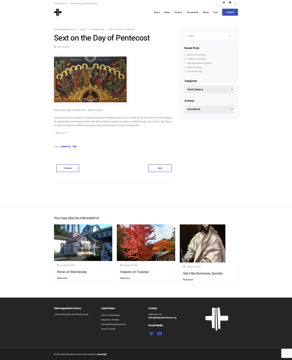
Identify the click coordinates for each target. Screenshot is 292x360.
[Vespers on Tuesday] (146, 242)
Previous (68, 168)
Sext (75, 146)
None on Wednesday (196, 55)
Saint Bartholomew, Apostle (199, 63)
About (206, 12)
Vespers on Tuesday (196, 59)
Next (160, 168)
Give (215, 12)
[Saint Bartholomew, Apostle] (202, 243)
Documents (192, 12)
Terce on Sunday (194, 67)
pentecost (66, 146)
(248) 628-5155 (60, 3)
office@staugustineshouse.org (83, 3)
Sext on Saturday (194, 71)
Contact (230, 12)
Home (157, 12)
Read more (62, 278)
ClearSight (102, 354)
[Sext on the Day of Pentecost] (90, 79)
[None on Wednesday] (83, 242)
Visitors (178, 12)
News (167, 12)
